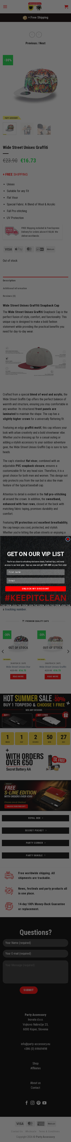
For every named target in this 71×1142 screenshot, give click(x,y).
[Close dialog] (68, 539)
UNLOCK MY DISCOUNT (35, 589)
